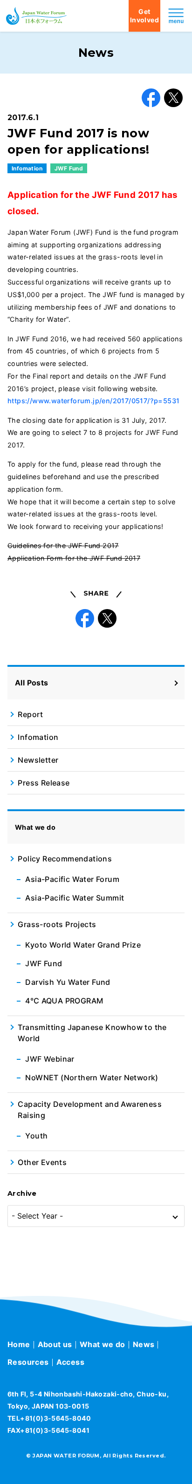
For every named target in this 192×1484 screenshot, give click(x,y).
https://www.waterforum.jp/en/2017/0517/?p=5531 (93, 401)
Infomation (27, 168)
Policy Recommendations (65, 858)
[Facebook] (151, 97)
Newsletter (38, 760)
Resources (28, 1362)
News (144, 1344)
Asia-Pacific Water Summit (74, 897)
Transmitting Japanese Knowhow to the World (92, 1033)
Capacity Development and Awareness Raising (90, 1109)
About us (55, 1344)
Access (70, 1362)
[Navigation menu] (176, 16)
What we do (102, 1344)
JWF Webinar (49, 1059)
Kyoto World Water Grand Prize (83, 944)
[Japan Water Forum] (36, 16)
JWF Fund (69, 168)
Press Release (43, 782)
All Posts (31, 682)
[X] (173, 97)
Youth (36, 1135)
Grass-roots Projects (57, 924)
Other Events (42, 1162)
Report (30, 714)
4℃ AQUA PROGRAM (64, 1000)
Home (18, 1344)
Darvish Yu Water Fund (67, 982)
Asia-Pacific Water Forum (72, 879)
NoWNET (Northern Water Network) (91, 1077)
